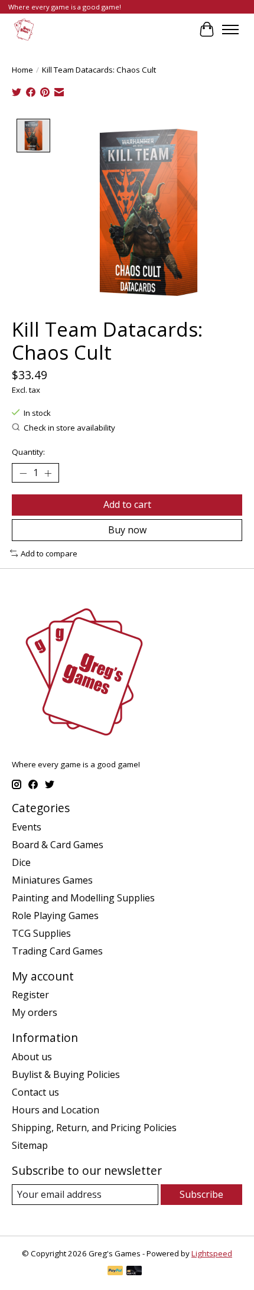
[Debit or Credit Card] (134, 1272)
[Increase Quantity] (48, 473)
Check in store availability (69, 427)
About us (32, 1056)
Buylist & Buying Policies (66, 1074)
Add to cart (127, 504)
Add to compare (49, 553)
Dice (21, 862)
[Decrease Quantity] (23, 473)
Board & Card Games (57, 844)
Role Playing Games (55, 915)
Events (26, 826)
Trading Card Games (57, 950)
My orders (34, 1012)
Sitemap (30, 1145)
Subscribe (201, 1194)
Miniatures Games (52, 880)
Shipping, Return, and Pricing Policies (94, 1127)
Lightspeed (211, 1253)
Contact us (35, 1092)
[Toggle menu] (230, 29)
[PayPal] (115, 1272)
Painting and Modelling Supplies (83, 897)
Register (30, 994)
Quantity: (28, 452)
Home (22, 69)
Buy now (127, 529)
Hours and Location (55, 1109)
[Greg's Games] (24, 29)
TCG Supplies (41, 933)
